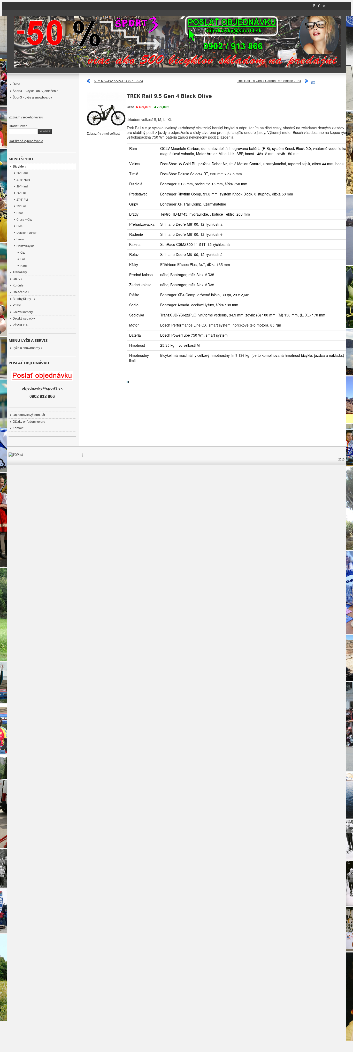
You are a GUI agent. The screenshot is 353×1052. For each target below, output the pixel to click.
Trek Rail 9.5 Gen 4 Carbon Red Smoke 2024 (269, 81)
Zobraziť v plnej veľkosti (103, 133)
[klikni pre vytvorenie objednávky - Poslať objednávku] (176, 41)
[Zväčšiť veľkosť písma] (314, 5)
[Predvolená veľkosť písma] (319, 5)
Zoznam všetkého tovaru (26, 117)
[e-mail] (313, 82)
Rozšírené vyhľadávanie (26, 141)
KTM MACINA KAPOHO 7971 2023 (118, 81)
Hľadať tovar (18, 126)
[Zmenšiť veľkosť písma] (324, 5)
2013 (341, 459)
